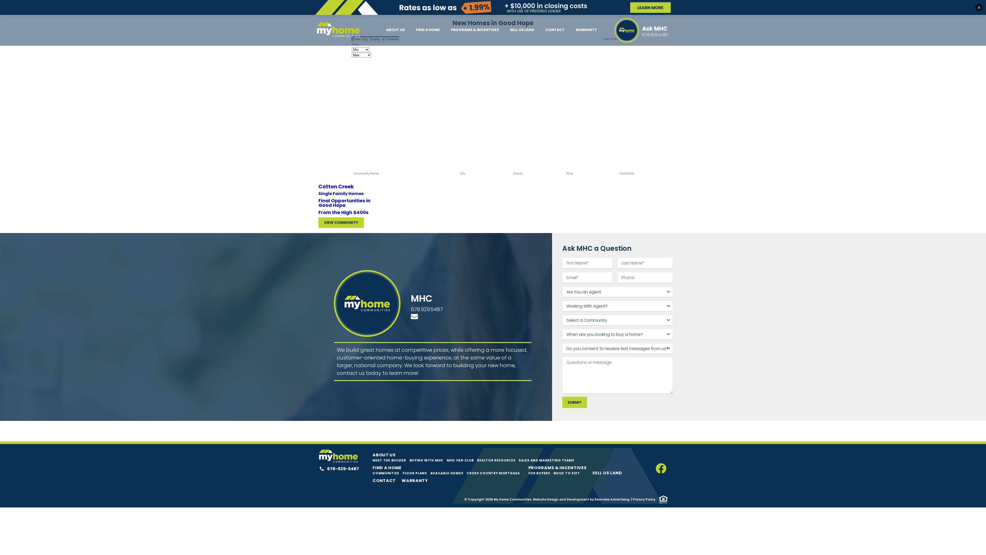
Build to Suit (567, 473)
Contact (555, 29)
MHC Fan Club (460, 460)
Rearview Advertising (612, 499)
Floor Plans (415, 473)
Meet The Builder (389, 460)
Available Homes (446, 473)
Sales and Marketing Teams (546, 460)
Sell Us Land (522, 29)
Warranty (586, 29)
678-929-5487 (342, 469)
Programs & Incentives (475, 29)
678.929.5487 (427, 309)
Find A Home (428, 29)
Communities (386, 473)
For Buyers (539, 473)
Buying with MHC (427, 460)
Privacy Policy (644, 499)
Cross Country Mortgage (493, 473)
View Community (341, 222)
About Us (395, 29)
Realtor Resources (496, 460)
